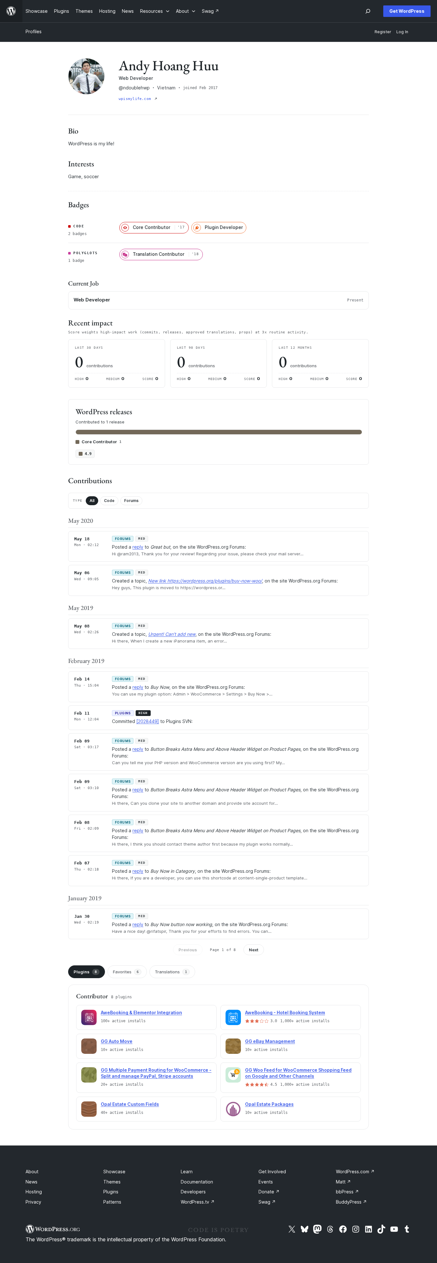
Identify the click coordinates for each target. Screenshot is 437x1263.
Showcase (114, 1171)
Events (265, 1181)
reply (137, 547)
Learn (187, 1171)
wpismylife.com (136, 99)
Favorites (126, 971)
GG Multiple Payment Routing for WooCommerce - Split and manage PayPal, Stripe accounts (156, 1073)
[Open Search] (368, 11)
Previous (188, 949)
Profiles (34, 31)
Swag (267, 1202)
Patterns (112, 1202)
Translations (171, 971)
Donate (269, 1191)
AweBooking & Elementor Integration (141, 1012)
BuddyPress (351, 1202)
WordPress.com (355, 1171)
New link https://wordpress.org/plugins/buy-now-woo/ (205, 580)
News (31, 1181)
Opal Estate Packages (269, 1104)
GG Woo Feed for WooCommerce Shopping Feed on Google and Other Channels (298, 1073)
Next (253, 949)
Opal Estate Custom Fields (130, 1104)
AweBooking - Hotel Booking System (285, 1012)
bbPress (347, 1191)
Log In (402, 31)
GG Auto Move (116, 1041)
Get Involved (272, 1171)
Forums (131, 500)
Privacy (33, 1202)
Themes (112, 1181)
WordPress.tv (198, 1202)
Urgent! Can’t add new (171, 634)
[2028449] (147, 721)
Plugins (85, 971)
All (92, 500)
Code (109, 500)
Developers (193, 1191)
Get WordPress (407, 11)
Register (383, 31)
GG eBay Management (270, 1041)
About (32, 1171)
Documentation (197, 1181)
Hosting (34, 1191)
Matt (343, 1181)
